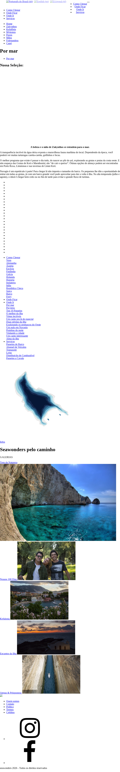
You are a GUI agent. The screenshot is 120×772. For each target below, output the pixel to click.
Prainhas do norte (14, 330)
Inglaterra (11, 282)
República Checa (14, 288)
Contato (10, 704)
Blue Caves (12, 77)
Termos (10, 709)
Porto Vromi (12, 127)
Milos (9, 37)
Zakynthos (11, 26)
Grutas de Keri (13, 85)
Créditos (10, 712)
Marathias (11, 119)
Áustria (9, 266)
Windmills (11, 122)
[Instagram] (29, 738)
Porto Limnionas (14, 71)
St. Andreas (12, 102)
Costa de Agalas (14, 74)
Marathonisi (12, 88)
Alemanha (11, 263)
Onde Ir (80, 9)
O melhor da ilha (14, 313)
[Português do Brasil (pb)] (19, 1)
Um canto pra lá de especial (19, 319)
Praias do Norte (14, 130)
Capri (9, 43)
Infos (2, 442)
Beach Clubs (12, 108)
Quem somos (12, 701)
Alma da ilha (12, 338)
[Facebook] (29, 762)
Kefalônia (11, 29)
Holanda (10, 277)
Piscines (10, 99)
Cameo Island (13, 111)
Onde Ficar (80, 6)
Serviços (80, 12)
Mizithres (10, 91)
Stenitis (9, 133)
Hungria (10, 280)
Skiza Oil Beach (14, 97)
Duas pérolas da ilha (16, 322)
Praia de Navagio (14, 94)
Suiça (9, 291)
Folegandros (12, 40)
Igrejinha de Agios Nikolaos (20, 113)
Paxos (9, 35)
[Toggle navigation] (88, 2)
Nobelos (10, 136)
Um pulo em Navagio (17, 327)
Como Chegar (80, 3)
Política (10, 706)
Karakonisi (11, 116)
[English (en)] (41, 1)
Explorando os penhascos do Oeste (23, 324)
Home (9, 23)
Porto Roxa (12, 139)
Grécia (9, 274)
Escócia (10, 268)
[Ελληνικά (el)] (58, 1)
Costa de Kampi (14, 83)
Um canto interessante (17, 336)
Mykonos (11, 32)
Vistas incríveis (13, 316)
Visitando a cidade (15, 333)
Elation (9, 105)
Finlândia (10, 271)
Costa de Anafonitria (16, 80)
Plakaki (10, 125)
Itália (8, 285)
